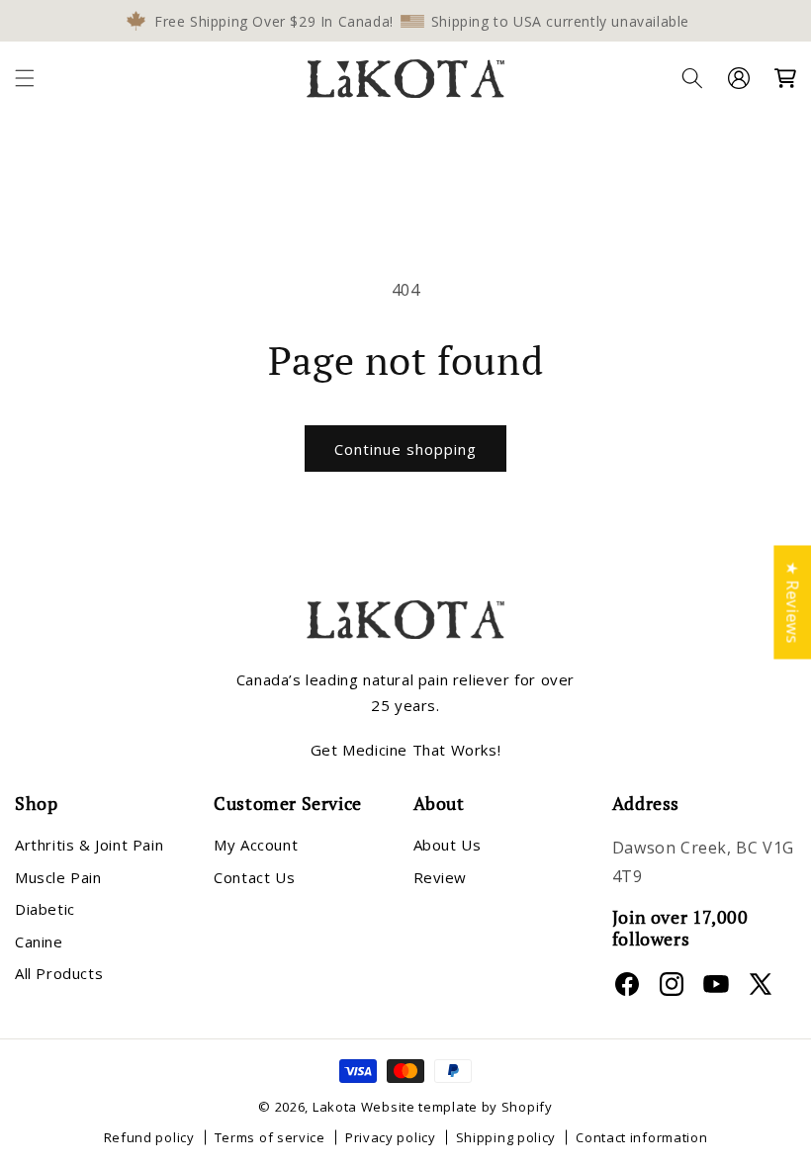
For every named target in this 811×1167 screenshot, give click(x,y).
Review (440, 877)
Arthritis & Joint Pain (89, 844)
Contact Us (254, 877)
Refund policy (149, 1137)
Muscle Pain (58, 877)
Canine (39, 941)
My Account (256, 844)
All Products (59, 973)
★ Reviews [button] (792, 602)
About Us (447, 844)
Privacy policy (390, 1137)
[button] (24, 78)
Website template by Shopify (457, 1107)
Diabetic (45, 909)
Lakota (335, 1107)
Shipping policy (506, 1137)
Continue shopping (405, 449)
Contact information (641, 1137)
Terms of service (270, 1137)
